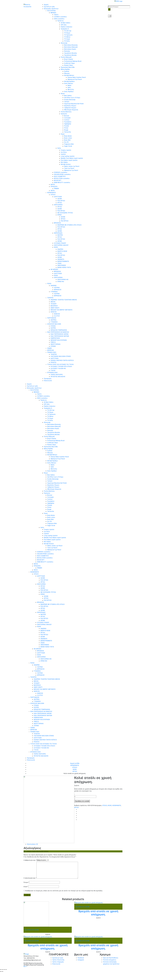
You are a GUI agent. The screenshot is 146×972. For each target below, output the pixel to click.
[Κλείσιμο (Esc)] (6, 969)
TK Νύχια (50, 412)
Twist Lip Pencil (52, 547)
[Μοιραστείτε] (4, 969)
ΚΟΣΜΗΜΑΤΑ (34, 572)
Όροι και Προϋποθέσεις (110, 958)
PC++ (25, 966)
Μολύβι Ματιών (52, 455)
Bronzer (49, 495)
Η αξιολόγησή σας (30, 878)
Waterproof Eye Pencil (58, 459)
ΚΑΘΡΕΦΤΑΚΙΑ (38, 717)
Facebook (81, 958)
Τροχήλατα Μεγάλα (53, 432)
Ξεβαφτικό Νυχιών (53, 487)
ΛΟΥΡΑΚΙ (40, 667)
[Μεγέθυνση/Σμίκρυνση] (0, 969)
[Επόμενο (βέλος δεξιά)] (2, 971)
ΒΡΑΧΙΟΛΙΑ (40, 602)
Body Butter (51, 515)
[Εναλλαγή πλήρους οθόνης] (2, 969)
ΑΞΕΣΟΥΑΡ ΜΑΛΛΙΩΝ (37, 703)
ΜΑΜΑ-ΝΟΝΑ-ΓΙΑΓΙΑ (47, 647)
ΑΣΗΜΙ (42, 578)
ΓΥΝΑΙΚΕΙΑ (37, 671)
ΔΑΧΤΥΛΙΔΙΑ (41, 576)
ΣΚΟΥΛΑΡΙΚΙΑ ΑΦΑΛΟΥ (44, 624)
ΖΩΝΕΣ (32, 727)
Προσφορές (47, 378)
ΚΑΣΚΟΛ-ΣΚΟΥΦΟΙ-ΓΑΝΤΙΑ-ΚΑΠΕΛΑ (45, 740)
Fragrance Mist (52, 523)
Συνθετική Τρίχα (52, 442)
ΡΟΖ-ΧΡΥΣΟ (44, 580)
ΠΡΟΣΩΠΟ (37, 566)
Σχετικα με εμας (57, 958)
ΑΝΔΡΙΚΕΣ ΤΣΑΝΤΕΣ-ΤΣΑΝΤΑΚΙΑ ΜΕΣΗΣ (47, 679)
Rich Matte (47, 541)
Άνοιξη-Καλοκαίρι (52, 479)
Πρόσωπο (47, 493)
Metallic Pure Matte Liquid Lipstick (55, 537)
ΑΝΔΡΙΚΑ (43, 628)
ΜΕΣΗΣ (36, 681)
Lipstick (46, 533)
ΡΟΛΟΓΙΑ (36, 742)
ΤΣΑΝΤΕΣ (33, 677)
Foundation (50, 501)
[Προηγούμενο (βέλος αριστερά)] (0, 971)
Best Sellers (51, 475)
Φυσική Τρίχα (51, 444)
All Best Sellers (48, 402)
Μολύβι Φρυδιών (52, 461)
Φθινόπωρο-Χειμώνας (54, 489)
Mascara (50, 452)
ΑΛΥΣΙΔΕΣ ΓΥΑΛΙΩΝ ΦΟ (41, 748)
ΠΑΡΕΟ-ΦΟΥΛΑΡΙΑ (40, 754)
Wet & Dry (54, 469)
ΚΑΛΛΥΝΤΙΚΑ (34, 390)
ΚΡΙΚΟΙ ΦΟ (43, 661)
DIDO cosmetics (42, 398)
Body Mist (50, 519)
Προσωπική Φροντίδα (51, 446)
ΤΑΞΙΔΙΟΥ (37, 683)
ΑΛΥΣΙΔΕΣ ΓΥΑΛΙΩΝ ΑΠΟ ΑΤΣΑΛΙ (44, 746)
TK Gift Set (50, 410)
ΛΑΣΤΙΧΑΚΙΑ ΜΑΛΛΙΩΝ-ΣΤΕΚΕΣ (44, 735)
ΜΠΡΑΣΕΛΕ (40, 669)
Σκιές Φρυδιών (52, 471)
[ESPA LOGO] (118, 1)
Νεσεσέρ (50, 430)
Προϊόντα (43, 400)
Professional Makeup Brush (56, 440)
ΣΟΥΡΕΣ (36, 707)
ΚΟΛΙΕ (39, 626)
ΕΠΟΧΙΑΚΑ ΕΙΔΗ (35, 752)
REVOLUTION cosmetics (45, 558)
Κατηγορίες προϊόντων (51, 8)
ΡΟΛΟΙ (32, 663)
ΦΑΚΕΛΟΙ (37, 691)
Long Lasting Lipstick (51, 535)
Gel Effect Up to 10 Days (55, 477)
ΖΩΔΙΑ (42, 643)
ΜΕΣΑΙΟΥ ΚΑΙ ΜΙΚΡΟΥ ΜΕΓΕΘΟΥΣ (45, 689)
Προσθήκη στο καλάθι (82, 801)
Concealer (50, 497)
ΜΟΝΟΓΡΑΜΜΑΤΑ (46, 640)
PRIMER (39, 568)
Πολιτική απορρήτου (109, 960)
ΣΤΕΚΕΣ (36, 705)
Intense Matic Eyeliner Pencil (60, 457)
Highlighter (50, 503)
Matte (52, 465)
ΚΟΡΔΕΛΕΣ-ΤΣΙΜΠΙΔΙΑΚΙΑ (42, 709)
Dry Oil (49, 521)
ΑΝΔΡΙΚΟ (37, 665)
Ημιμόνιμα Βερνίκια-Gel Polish (57, 483)
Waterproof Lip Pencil (54, 550)
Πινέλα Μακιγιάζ (49, 436)
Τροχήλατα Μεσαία (53, 434)
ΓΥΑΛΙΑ (36, 750)
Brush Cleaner (51, 438)
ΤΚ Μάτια (50, 416)
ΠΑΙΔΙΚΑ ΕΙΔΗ (34, 731)
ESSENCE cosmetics (43, 552)
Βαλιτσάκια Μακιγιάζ (54, 426)
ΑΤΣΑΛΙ (36, 574)
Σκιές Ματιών (51, 463)
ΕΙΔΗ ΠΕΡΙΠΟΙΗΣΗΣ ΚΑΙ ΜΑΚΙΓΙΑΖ (41, 711)
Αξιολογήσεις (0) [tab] (32, 844)
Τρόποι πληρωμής (58, 962)
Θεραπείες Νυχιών (53, 485)
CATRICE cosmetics (43, 396)
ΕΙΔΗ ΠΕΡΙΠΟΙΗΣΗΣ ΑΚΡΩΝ (42, 713)
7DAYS (39, 394)
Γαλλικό (49, 481)
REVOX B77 (40, 560)
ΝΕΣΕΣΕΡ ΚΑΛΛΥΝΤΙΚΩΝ (42, 719)
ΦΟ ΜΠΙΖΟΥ (37, 649)
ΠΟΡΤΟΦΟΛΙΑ (34, 697)
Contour (49, 499)
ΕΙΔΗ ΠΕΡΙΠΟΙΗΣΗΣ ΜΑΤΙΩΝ (43, 715)
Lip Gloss (47, 531)
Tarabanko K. (48, 408)
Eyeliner (49, 450)
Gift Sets (47, 404)
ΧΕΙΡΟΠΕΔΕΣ (41, 612)
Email (26, 886)
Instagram (81, 960)
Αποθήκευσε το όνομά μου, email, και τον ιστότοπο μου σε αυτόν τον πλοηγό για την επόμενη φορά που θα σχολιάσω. (64, 890)
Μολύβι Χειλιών (49, 543)
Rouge (49, 509)
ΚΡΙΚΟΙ (42, 594)
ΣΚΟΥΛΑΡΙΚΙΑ (41, 584)
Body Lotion (51, 517)
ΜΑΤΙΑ (36, 564)
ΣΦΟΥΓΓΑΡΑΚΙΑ (39, 723)
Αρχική (46, 4)
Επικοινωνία (48, 380)
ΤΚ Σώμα (50, 418)
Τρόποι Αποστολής (58, 960)
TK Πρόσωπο (51, 414)
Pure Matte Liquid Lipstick (52, 539)
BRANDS (36, 392)
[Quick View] (24, 932)
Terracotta (50, 511)
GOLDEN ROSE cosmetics (45, 554)
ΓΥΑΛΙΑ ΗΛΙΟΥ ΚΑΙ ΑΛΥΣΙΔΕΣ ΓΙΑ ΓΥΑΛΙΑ (43, 744)
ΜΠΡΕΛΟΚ (33, 729)
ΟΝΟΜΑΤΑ (43, 638)
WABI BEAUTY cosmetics (45, 562)
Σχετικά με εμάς (49, 6)
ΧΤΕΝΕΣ (36, 725)
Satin (52, 467)
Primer (49, 507)
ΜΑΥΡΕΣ (43, 614)
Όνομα (26, 882)
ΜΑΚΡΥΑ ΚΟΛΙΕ (45, 630)
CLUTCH (40, 695)
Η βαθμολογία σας (30, 860)
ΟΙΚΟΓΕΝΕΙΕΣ (44, 645)
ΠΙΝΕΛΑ (36, 721)
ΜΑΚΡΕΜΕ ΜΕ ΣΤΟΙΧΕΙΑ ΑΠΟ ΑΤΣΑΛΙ (52, 604)
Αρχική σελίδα (74, 763)
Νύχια (46, 473)
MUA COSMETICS (43, 556)
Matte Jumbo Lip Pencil (54, 545)
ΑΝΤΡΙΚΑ (36, 699)
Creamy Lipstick (49, 529)
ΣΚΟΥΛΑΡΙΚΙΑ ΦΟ (45, 659)
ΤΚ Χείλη (50, 420)
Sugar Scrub (51, 525)
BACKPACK (37, 685)
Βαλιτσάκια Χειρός (53, 428)
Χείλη (42, 527)
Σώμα (45, 513)
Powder (49, 505)
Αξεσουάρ (47, 422)
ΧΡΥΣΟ (42, 582)
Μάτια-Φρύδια (48, 448)
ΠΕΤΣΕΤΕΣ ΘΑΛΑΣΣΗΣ (41, 756)
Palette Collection (49, 406)
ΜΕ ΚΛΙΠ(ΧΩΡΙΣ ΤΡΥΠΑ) (48, 592)
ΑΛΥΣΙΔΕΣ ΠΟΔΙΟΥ (43, 622)
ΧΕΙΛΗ (36, 570)
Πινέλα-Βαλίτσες (49, 491)
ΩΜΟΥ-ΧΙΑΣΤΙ (38, 687)
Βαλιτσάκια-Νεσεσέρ (54, 424)
